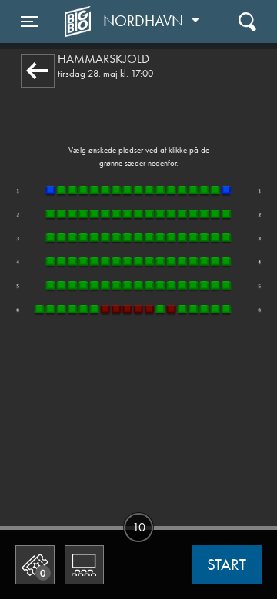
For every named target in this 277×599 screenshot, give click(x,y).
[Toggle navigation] (247, 21)
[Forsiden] (80, 21)
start (226, 564)
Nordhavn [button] (145, 21)
